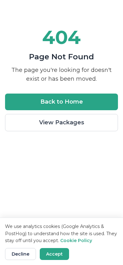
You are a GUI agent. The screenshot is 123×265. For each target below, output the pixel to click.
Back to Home (61, 101)
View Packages (61, 122)
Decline (20, 254)
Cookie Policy (76, 240)
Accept (54, 254)
